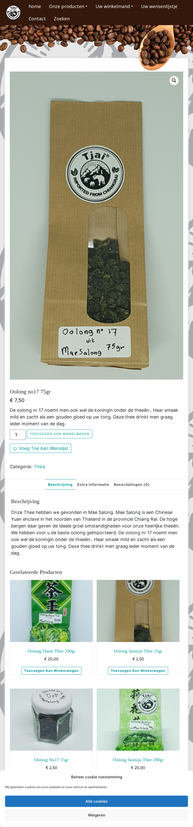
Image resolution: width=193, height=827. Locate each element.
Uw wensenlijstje (159, 6)
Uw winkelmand (112, 6)
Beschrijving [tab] (60, 484)
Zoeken (62, 19)
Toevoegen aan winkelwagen (59, 434)
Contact (37, 19)
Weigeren (96, 815)
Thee (39, 466)
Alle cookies (96, 801)
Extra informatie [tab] (93, 484)
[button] (174, 80)
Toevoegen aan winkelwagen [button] (51, 671)
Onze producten (66, 6)
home (35, 6)
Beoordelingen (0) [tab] (132, 484)
